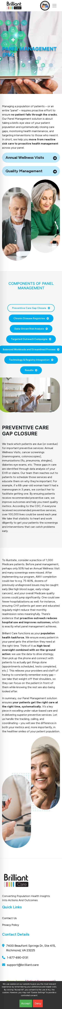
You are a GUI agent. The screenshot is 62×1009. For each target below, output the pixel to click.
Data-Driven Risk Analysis (29, 328)
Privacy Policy (10, 924)
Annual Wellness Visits (25, 157)
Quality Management (24, 171)
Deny (38, 1003)
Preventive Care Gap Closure (29, 308)
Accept (25, 1003)
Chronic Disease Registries (29, 318)
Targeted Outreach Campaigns (29, 339)
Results (29, 370)
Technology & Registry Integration (29, 359)
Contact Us (9, 918)
